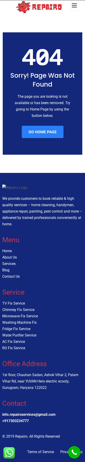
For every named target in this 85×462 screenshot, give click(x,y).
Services (9, 264)
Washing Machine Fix (19, 322)
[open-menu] (74, 6)
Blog (6, 270)
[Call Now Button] (74, 452)
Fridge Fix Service (16, 329)
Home (7, 251)
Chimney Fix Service (18, 310)
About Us (9, 257)
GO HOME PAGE (43, 132)
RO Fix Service (13, 348)
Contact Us (11, 276)
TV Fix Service (13, 303)
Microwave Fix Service (20, 316)
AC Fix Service (13, 341)
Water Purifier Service (19, 335)
